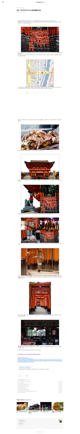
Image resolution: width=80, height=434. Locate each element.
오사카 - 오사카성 (20, 382)
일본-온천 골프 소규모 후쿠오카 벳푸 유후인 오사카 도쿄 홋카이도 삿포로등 (34, 369)
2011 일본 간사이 (22, 379)
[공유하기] (21, 376)
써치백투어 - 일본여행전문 (25, 367)
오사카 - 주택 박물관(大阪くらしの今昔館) (24, 381)
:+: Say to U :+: (40, 2)
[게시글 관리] (23, 376)
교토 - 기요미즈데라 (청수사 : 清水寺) (23, 386)
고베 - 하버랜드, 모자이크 (21, 387)
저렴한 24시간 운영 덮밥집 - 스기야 (23, 388)
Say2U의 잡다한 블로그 (22, 421)
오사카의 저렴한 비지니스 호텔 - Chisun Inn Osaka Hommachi (27, 391)
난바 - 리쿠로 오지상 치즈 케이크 (22, 385)
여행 (18, 379)
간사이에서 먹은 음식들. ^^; (22, 392)
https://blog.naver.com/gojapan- (24, 366)
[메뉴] (3, 2)
